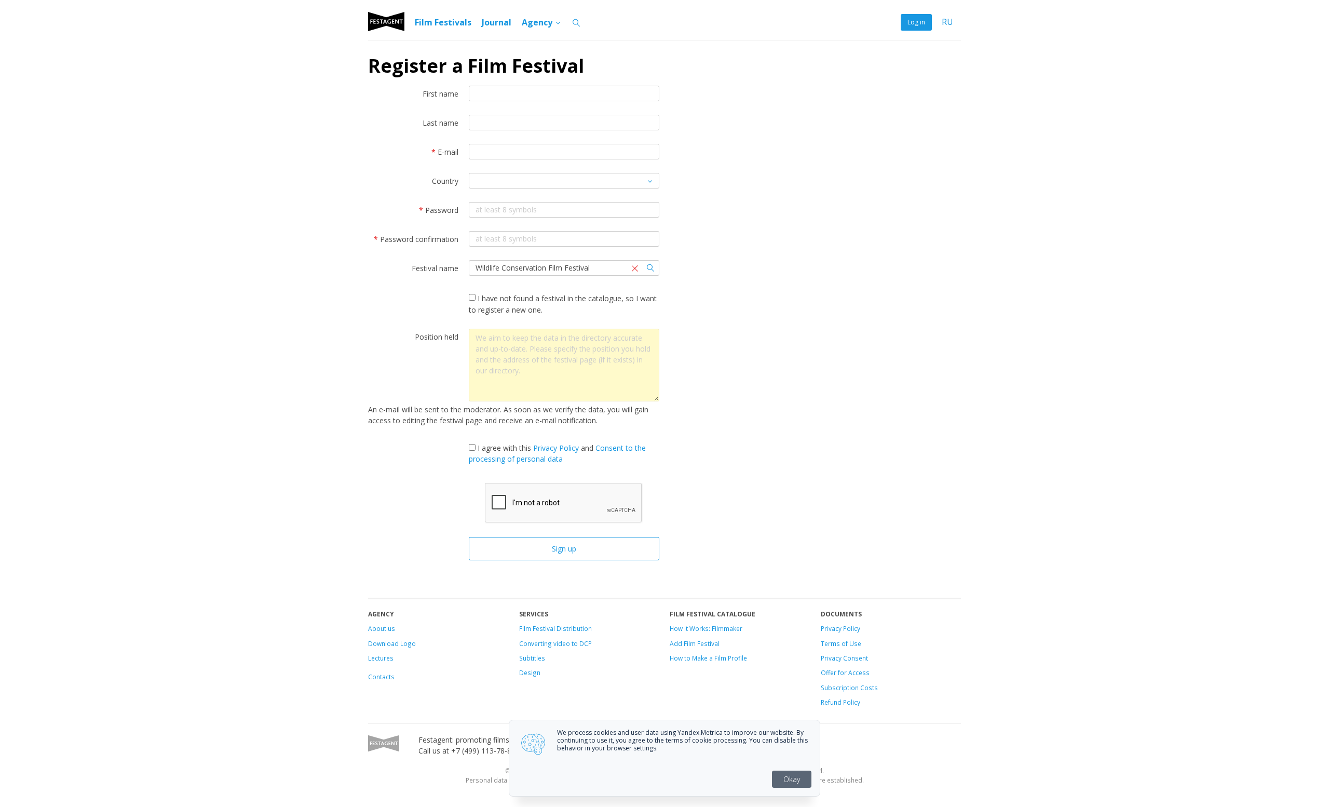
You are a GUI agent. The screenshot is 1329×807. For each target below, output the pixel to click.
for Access (853, 672)
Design (529, 672)
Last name (440, 123)
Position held (436, 337)
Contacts (381, 676)
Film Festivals (443, 22)
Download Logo (392, 643)
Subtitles (532, 658)
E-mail (444, 152)
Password (438, 210)
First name (440, 94)
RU (947, 22)
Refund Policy (840, 702)
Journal (496, 22)
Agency (538, 22)
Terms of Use (841, 643)
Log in (916, 22)
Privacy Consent (844, 658)
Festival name (435, 268)
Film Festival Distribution (555, 628)
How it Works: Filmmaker (706, 628)
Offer (828, 672)
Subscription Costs (849, 687)
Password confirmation (416, 239)
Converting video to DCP (555, 643)
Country (445, 181)
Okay (791, 779)
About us (381, 628)
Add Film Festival (695, 643)
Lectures (381, 658)
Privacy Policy (556, 448)
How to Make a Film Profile (708, 658)
